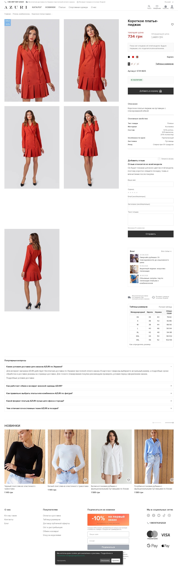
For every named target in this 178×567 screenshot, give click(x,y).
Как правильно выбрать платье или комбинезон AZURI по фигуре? (39, 393)
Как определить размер (140, 344)
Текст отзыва (133, 212)
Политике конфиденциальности (71, 555)
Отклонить (105, 560)
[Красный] (133, 57)
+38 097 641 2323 (15, 2)
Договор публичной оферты (56, 523)
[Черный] (129, 57)
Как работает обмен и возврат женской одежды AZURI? (34, 386)
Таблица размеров (165, 64)
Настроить (61, 560)
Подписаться (108, 547)
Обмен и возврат (51, 531)
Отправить (151, 234)
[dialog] (89, 557)
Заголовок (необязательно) (139, 204)
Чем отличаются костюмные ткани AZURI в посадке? (32, 408)
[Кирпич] (137, 57)
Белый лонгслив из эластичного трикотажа (68, 486)
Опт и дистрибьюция (52, 527)
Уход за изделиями (52, 535)
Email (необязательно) (136, 197)
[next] (169, 423)
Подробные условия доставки (20, 378)
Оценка (131, 189)
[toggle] (169, 2)
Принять (115, 560)
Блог (6, 523)
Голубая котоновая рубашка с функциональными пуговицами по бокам (153, 487)
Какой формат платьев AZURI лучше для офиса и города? (35, 401)
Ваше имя (132, 180)
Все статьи (166, 251)
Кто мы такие (10, 515)
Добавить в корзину (149, 91)
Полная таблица (165, 307)
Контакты (8, 519)
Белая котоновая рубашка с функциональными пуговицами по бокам (110, 487)
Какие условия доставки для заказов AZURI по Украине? (34, 366)
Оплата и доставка (52, 515)
